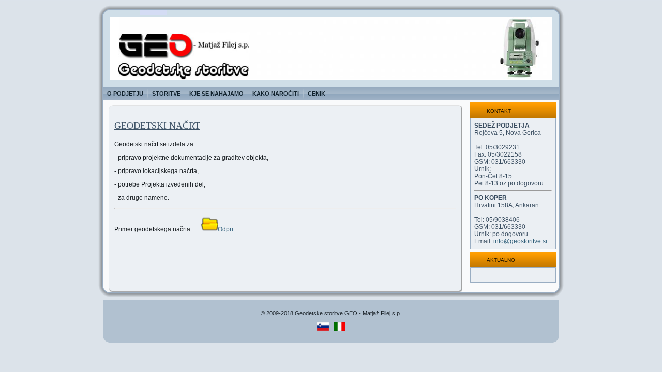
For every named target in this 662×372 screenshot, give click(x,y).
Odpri (225, 229)
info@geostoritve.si (520, 241)
